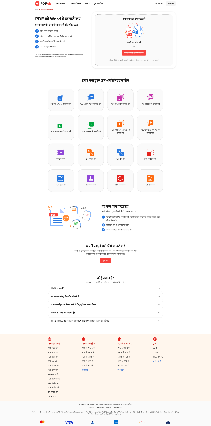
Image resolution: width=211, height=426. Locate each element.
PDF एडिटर (75, 3)
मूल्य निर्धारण (98, 3)
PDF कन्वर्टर (60, 3)
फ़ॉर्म (86, 3)
